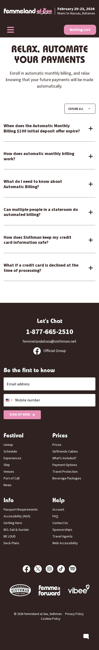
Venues (9, 471)
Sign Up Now (19, 414)
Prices (57, 444)
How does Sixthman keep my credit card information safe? (37, 240)
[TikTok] (63, 569)
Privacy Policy (74, 614)
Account (58, 509)
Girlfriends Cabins (65, 451)
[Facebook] (28, 569)
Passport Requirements (21, 509)
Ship (7, 465)
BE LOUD (10, 536)
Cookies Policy (50, 619)
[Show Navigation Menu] (10, 29)
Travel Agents (62, 536)
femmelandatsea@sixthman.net (49, 341)
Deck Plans (11, 543)
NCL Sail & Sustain (16, 529)
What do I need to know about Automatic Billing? (33, 184)
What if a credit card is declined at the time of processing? (41, 268)
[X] (40, 569)
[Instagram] (51, 569)
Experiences (12, 458)
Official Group (54, 350)
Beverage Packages (66, 478)
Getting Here (13, 523)
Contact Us (60, 523)
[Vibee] (49, 590)
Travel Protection (65, 471)
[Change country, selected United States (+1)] (9, 400)
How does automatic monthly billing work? (39, 156)
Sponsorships (62, 529)
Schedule (10, 451)
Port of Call (11, 478)
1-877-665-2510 (49, 332)
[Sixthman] (20, 590)
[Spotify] (72, 569)
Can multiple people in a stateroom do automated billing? (41, 212)
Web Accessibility (65, 543)
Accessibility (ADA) (17, 516)
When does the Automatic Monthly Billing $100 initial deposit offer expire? (42, 128)
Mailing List (80, 29)
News (8, 485)
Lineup (8, 444)
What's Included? (64, 458)
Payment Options (64, 465)
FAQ (55, 516)
